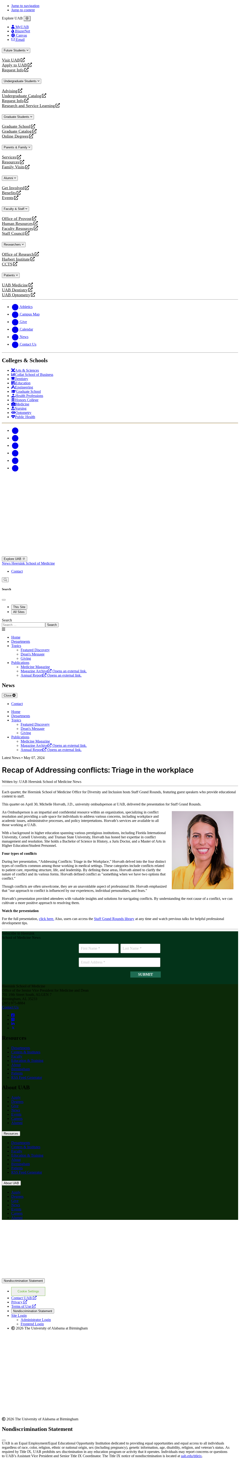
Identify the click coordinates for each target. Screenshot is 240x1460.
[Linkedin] (15, 468)
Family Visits (13, 167)
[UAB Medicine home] (120, 554)
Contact (17, 571)
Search (7, 620)
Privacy (19, 1302)
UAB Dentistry (15, 290)
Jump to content (23, 10)
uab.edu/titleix (191, 1456)
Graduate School (16, 126)
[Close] (27, 18)
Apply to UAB (14, 65)
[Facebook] (15, 430)
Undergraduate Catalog (21, 95)
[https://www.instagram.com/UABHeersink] (13, 1019)
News (6, 563)
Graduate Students (17, 117)
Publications (20, 663)
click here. (46, 919)
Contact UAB (24, 1298)
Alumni (9, 178)
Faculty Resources (17, 228)
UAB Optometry (16, 295)
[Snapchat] (15, 460)
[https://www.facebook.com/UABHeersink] (13, 1015)
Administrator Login (36, 1320)
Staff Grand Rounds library (114, 919)
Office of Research (18, 254)
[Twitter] (15, 438)
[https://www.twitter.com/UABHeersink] (13, 1028)
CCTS (8, 264)
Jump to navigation (25, 6)
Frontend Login (32, 1324)
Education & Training (27, 1061)
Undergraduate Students (21, 81)
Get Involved (13, 187)
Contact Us (10, 1007)
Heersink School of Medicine (33, 563)
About (16, 1065)
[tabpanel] (120, 622)
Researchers (13, 244)
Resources (10, 162)
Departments (20, 641)
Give (15, 1106)
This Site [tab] (19, 607)
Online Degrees (15, 136)
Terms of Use (23, 1306)
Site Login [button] (19, 1315)
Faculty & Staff (14, 209)
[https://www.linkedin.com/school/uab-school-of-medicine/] (13, 1024)
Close (8, 695)
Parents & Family (16, 147)
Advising (9, 91)
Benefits (9, 192)
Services (9, 157)
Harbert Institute (16, 259)
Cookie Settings (28, 1291)
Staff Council (13, 233)
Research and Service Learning (28, 105)
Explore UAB (13, 559)
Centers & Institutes (25, 1052)
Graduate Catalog (17, 131)
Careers (16, 1119)
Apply (16, 1097)
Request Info (13, 70)
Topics (16, 646)
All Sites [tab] (19, 612)
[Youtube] (15, 453)
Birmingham (20, 1069)
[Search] (5, 579)
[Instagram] (15, 445)
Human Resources (17, 223)
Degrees (17, 1102)
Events (8, 197)
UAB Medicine (15, 285)
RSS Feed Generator (26, 1077)
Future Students (15, 50)
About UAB (11, 1183)
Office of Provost (16, 218)
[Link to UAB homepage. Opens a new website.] (120, 1276)
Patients (10, 275)
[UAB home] (120, 498)
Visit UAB (11, 60)
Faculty (16, 1056)
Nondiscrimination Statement (23, 1281)
